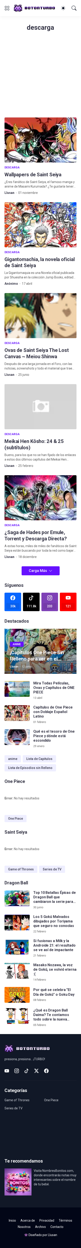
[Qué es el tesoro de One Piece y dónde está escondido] (17, 737)
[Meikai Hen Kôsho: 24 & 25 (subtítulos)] (40, 406)
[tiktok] (26, 1071)
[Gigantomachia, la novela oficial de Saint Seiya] (40, 224)
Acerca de (27, 1220)
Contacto (56, 1227)
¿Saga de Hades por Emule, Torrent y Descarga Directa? (35, 535)
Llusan (52, 1235)
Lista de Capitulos (39, 759)
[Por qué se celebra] (17, 995)
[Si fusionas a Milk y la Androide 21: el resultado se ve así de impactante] (17, 946)
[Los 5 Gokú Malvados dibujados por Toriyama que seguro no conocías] (17, 922)
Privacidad (46, 1220)
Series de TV (52, 869)
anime (12, 759)
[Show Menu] (7, 8)
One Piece (15, 818)
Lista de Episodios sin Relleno (30, 768)
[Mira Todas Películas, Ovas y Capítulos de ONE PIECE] (17, 689)
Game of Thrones (21, 869)
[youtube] (6, 1071)
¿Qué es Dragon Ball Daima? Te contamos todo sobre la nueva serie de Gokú (51, 1015)
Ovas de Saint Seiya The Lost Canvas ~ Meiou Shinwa (36, 353)
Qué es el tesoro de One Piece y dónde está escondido (54, 736)
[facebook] (46, 1071)
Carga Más (38, 571)
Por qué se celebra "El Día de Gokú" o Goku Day (53, 992)
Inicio (12, 1220)
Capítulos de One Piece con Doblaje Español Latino (53, 712)
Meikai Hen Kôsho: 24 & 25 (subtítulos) (34, 444)
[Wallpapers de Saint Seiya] (40, 140)
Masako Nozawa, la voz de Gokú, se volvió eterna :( (54, 969)
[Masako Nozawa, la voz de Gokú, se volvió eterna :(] (17, 971)
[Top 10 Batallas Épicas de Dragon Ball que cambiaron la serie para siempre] (17, 898)
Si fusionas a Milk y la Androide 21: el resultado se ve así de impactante (54, 945)
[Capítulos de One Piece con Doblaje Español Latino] (17, 713)
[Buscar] (74, 8)
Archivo (40, 1227)
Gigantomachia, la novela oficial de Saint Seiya (39, 262)
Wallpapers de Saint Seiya (32, 174)
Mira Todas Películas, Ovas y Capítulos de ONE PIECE (53, 688)
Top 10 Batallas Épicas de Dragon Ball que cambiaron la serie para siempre (54, 897)
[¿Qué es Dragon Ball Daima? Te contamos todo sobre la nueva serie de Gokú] (17, 1016)
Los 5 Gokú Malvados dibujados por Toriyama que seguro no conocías (53, 921)
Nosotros (24, 1227)
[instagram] (16, 1071)
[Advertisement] (40, 76)
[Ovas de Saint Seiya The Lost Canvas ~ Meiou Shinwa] (40, 315)
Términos (65, 1220)
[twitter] (36, 1071)
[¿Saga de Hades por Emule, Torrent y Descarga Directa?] (40, 497)
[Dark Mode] (63, 8)
